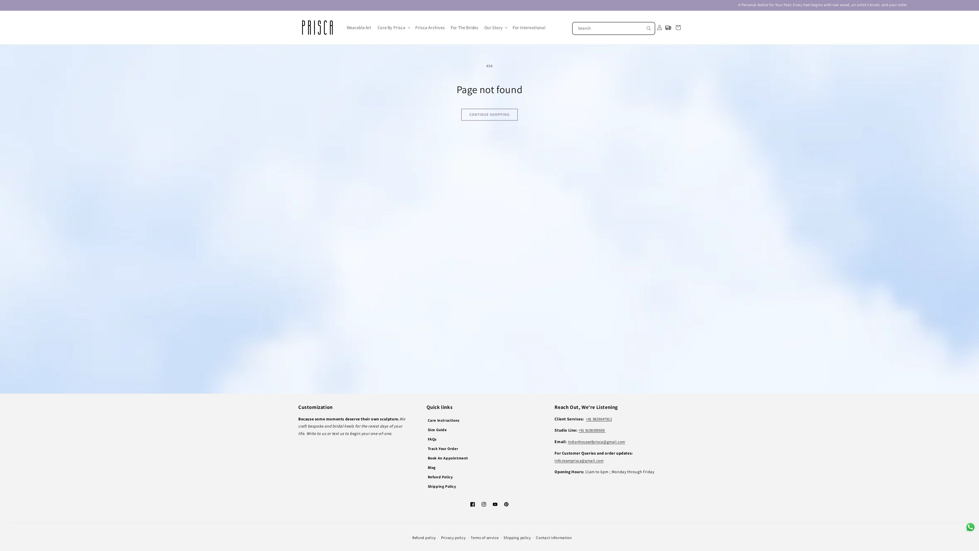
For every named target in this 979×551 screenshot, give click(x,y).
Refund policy (424, 537)
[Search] (648, 28)
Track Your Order (443, 448)
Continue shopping (489, 114)
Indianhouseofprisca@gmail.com (596, 441)
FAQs (432, 439)
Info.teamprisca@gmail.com (579, 460)
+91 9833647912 (599, 419)
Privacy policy (453, 537)
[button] (393, 27)
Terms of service (484, 537)
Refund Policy (440, 476)
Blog (432, 467)
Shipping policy (517, 537)
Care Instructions (444, 420)
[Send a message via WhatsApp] (970, 527)
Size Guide (437, 429)
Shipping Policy (442, 486)
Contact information (554, 537)
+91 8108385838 (592, 430)
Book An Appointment (448, 458)
